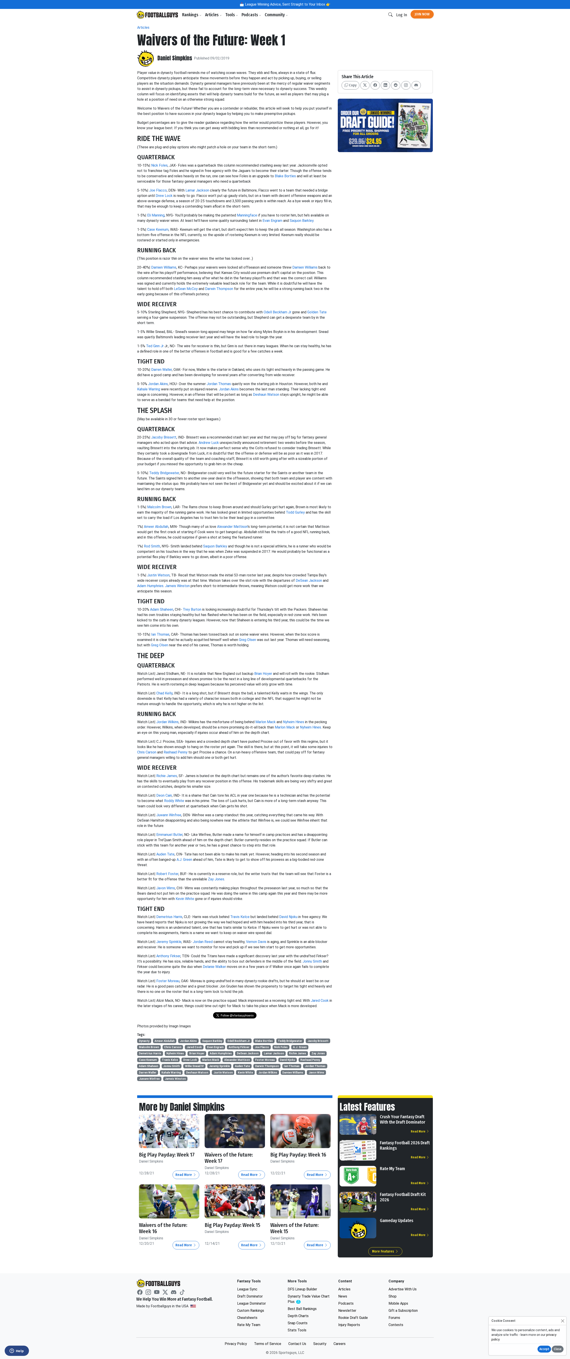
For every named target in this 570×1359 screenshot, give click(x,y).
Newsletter (347, 1310)
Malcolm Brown (159, 507)
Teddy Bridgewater (164, 473)
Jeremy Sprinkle (168, 942)
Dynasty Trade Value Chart (309, 1299)
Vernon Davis (256, 942)
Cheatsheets (247, 1318)
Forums (394, 1318)
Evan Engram (272, 220)
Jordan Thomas (219, 384)
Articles (212, 14)
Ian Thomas (160, 634)
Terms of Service (267, 1344)
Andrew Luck (209, 443)
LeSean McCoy (186, 289)
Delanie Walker (214, 967)
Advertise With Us (403, 1289)
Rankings (190, 14)
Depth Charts (298, 1316)
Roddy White (174, 801)
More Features (383, 1251)
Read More (184, 1175)
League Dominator (251, 1303)
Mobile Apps (398, 1303)
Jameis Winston (177, 586)
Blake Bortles (285, 176)
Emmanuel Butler (169, 835)
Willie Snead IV (194, 1066)
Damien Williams (163, 267)
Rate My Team (392, 1168)
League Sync (247, 1289)
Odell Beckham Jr (277, 312)
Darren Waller (161, 369)
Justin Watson (158, 575)
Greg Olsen (247, 640)
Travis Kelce (240, 917)
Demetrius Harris (169, 917)
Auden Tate (165, 854)
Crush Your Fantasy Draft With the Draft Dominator (402, 1119)
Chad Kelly (164, 693)
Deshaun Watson (266, 394)
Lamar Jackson (197, 190)
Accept (544, 1349)
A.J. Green (184, 859)
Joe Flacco (158, 190)
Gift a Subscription (403, 1310)
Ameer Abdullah (156, 526)
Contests (396, 1325)
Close (558, 1349)
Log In (401, 14)
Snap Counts (297, 1323)
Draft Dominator (250, 1296)
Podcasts (250, 14)
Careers (340, 1344)
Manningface (247, 215)
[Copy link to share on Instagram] (406, 85)
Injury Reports (349, 1325)
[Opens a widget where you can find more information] (16, 1351)
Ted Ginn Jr (155, 346)
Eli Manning (156, 215)
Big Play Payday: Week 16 (298, 1155)
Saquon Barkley (302, 220)
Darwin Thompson (219, 289)
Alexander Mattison (232, 526)
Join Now (422, 14)
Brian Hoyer (263, 673)
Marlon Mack (265, 722)
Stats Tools (297, 1330)
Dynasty (144, 1041)
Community (275, 14)
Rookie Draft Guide (353, 1318)
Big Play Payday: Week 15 (232, 1225)
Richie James (166, 776)
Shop (393, 1296)
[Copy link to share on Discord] (416, 85)
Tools (230, 14)
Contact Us (297, 1344)
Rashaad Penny (175, 752)
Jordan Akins (158, 384)
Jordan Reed (203, 942)
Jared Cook (320, 1000)
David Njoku (288, 917)
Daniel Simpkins (174, 58)
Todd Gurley (295, 512)
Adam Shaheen (161, 609)
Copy (352, 85)
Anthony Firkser (168, 956)
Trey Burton (192, 609)
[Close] (562, 1320)
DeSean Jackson (309, 580)
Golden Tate (317, 312)
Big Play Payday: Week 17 (167, 1155)
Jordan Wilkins (167, 722)
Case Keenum (158, 229)
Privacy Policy (236, 1344)
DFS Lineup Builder (302, 1289)
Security (319, 1344)
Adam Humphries (150, 586)
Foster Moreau (167, 981)
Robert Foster (167, 874)
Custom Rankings (250, 1310)
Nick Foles (159, 165)
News (342, 1296)
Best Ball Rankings (302, 1309)
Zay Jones (216, 879)
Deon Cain (164, 795)
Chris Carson (146, 752)
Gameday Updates (396, 1220)
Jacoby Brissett (163, 437)
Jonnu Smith (312, 961)
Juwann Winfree (168, 815)
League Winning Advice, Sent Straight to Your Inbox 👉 (287, 4)
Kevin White (185, 899)
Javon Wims (165, 888)
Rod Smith (152, 546)
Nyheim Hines (293, 722)
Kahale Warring (148, 389)
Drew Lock (164, 196)
